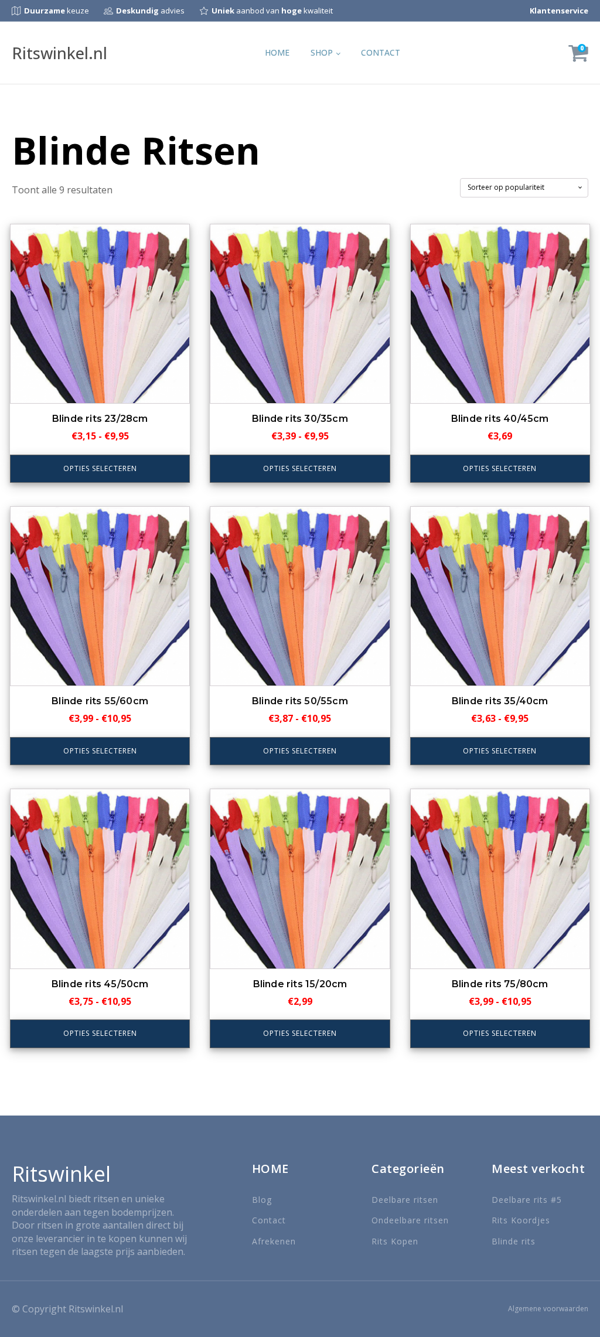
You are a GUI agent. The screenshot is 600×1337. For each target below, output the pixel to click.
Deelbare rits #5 (527, 1199)
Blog (262, 1199)
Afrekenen (274, 1241)
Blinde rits (514, 1241)
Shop (322, 52)
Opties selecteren (100, 468)
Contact (380, 52)
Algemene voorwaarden (548, 1309)
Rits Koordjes (521, 1220)
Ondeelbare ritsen (410, 1220)
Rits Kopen (394, 1241)
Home (277, 52)
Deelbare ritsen (404, 1199)
